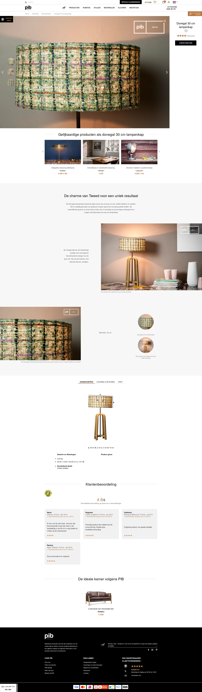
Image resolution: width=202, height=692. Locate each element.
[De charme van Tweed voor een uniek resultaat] (146, 345)
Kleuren (122, 7)
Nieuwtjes (134, 7)
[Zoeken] (26, 2)
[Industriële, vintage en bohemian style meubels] (30, 7)
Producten (74, 7)
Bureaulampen (46, 14)
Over (120, 382)
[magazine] (64, 7)
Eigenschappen (86, 382)
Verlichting (35, 14)
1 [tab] (11, 62)
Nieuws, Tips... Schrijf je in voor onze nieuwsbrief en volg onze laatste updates (132, 644)
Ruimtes (86, 7)
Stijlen (97, 7)
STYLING (148, 2)
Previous (2, 72)
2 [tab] (11, 72)
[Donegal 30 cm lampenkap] (146, 322)
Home (27, 14)
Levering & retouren (106, 382)
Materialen (109, 7)
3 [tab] (11, 83)
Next (167, 72)
